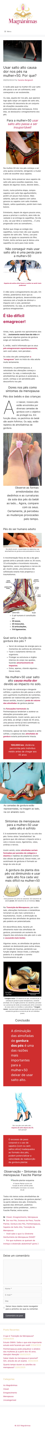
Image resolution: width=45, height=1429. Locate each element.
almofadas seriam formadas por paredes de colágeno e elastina (20, 853)
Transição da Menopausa (17, 907)
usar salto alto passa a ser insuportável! (23, 124)
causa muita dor (25, 680)
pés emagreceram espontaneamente (20, 348)
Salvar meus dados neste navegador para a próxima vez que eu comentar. (22, 1307)
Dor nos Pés (11, 1220)
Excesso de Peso (25, 1220)
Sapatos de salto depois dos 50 (22, 1128)
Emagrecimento (20, 1217)
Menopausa (33, 1217)
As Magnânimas (10, 1385)
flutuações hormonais (16, 709)
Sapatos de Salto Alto (12, 1227)
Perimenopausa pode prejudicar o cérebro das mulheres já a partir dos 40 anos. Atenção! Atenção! (21, 1352)
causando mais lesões (15, 938)
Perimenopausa (33, 1224)
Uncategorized (9, 1400)
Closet (9, 1217)
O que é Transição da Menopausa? (18, 1336)
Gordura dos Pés (17, 1224)
